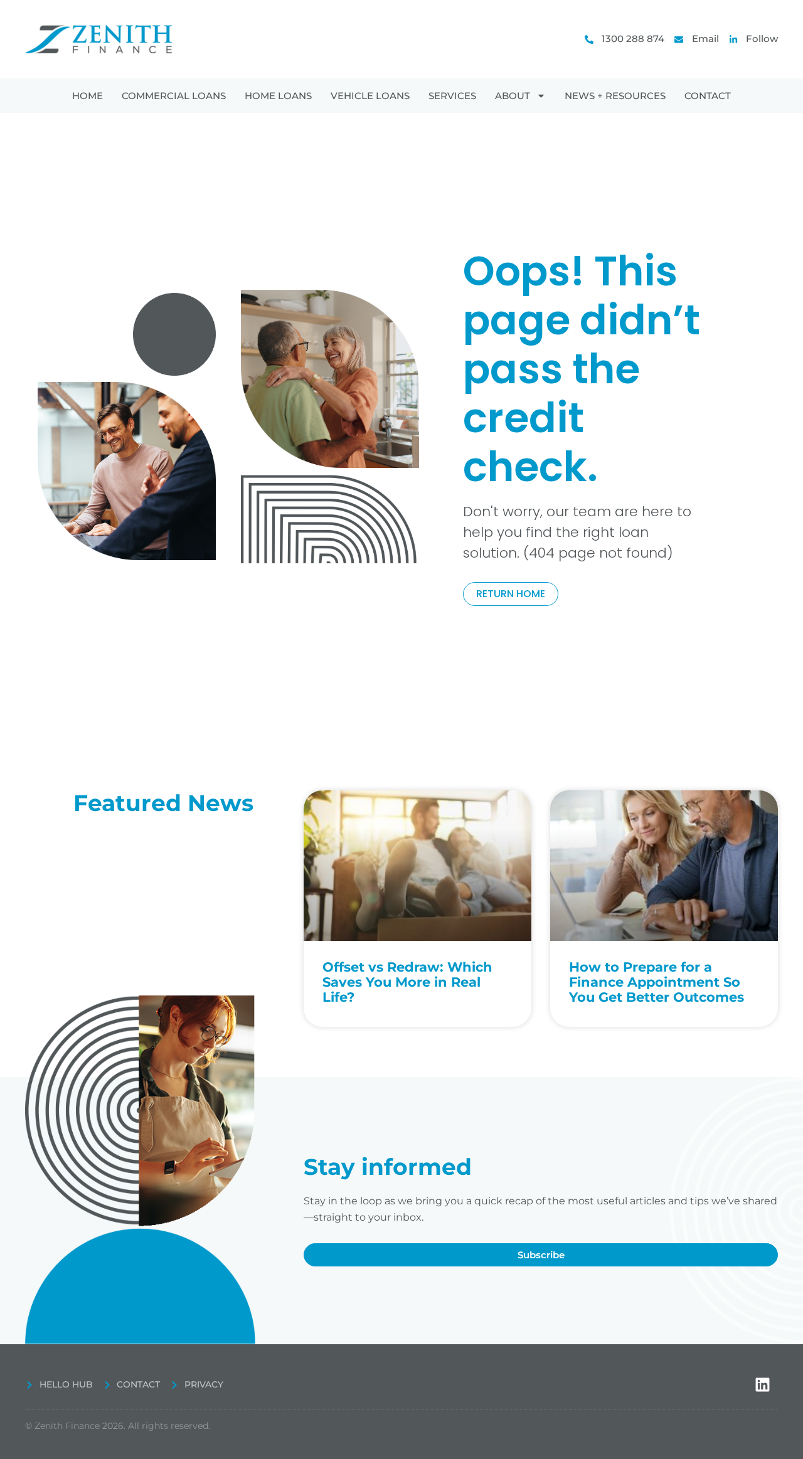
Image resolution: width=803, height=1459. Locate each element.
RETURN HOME (510, 593)
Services (452, 96)
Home (87, 96)
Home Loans (278, 96)
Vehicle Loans (370, 96)
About (512, 96)
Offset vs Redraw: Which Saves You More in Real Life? (407, 982)
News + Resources (615, 96)
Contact (707, 96)
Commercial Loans (174, 96)
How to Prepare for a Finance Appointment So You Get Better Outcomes (656, 982)
